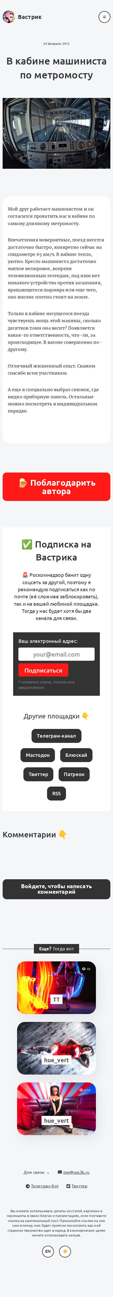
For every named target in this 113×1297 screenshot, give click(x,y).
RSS (56, 793)
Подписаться (43, 670)
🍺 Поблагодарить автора (56, 487)
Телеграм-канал (56, 736)
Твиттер (38, 774)
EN (48, 1251)
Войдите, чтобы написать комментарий (56, 889)
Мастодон (38, 755)
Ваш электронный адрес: (48, 641)
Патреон (74, 774)
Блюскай (76, 755)
